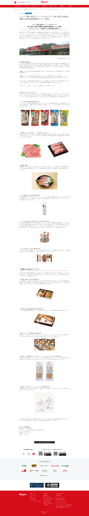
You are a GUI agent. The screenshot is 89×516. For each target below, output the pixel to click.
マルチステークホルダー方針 (61, 502)
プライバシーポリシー (60, 497)
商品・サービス (33, 497)
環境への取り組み (47, 501)
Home (15, 9)
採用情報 (45, 495)
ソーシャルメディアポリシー (61, 501)
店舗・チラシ (32, 493)
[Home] (15, 2)
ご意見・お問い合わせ (60, 493)
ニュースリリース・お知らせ (23, 9)
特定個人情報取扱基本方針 (61, 499)
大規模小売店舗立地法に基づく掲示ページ (63, 506)
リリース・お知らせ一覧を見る (44, 442)
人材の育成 (46, 504)
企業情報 (45, 493)
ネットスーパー (33, 495)
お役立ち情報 (32, 499)
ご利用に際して (58, 495)
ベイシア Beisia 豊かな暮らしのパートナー (44, 2)
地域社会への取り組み (48, 502)
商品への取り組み (47, 497)
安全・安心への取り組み (48, 499)
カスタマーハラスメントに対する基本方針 (63, 504)
